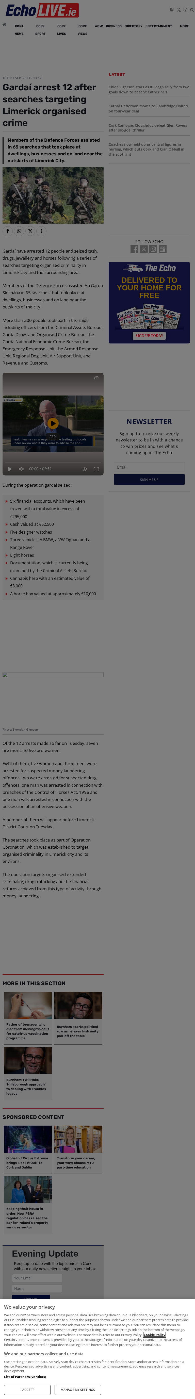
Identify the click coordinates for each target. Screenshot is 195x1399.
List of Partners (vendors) (25, 1376)
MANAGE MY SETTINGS (78, 1390)
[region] (97, 1349)
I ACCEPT (27, 1390)
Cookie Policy (154, 1334)
